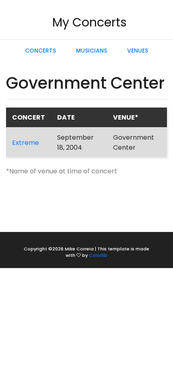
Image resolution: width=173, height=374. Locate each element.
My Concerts (89, 22)
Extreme (25, 142)
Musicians (91, 51)
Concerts (40, 51)
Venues (137, 51)
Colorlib (98, 255)
